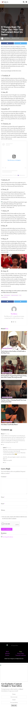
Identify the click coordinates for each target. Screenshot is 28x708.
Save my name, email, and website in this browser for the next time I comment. (14, 517)
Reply (3, 444)
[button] (14, 663)
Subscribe (14, 705)
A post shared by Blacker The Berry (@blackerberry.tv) (14, 175)
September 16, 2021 (15, 38)
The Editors (7, 38)
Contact (7, 655)
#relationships (7, 295)
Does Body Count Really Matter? (9, 424)
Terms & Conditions (20, 655)
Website (3, 510)
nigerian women (14, 295)
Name (3, 497)
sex (20, 295)
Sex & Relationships (7, 348)
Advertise (7, 653)
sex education (4, 297)
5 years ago (7, 433)
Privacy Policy (20, 653)
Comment (4, 476)
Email (3, 503)
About (7, 651)
